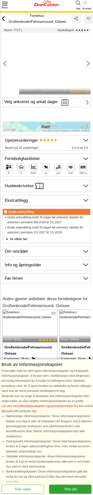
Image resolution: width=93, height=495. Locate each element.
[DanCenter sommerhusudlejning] (46, 5)
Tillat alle (70, 489)
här (34, 411)
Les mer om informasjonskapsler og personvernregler (37, 406)
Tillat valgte (22, 489)
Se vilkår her (19, 239)
